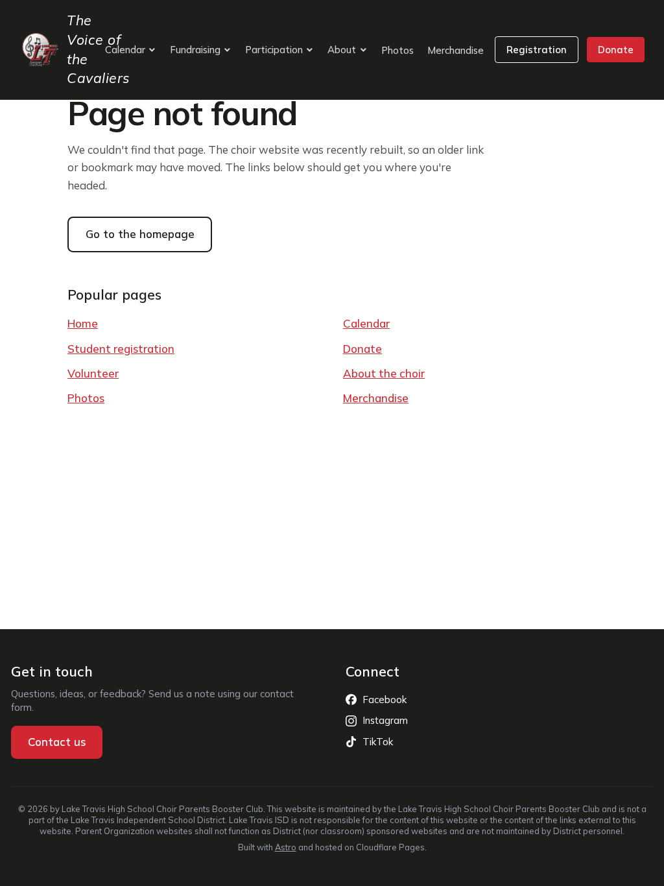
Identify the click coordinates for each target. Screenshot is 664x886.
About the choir (384, 373)
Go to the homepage (140, 234)
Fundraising (195, 49)
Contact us (65, 745)
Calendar (125, 49)
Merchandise (455, 50)
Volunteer (93, 373)
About (341, 49)
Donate (616, 49)
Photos (397, 50)
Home (82, 323)
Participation (274, 49)
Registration (536, 49)
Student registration (120, 348)
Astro (285, 847)
